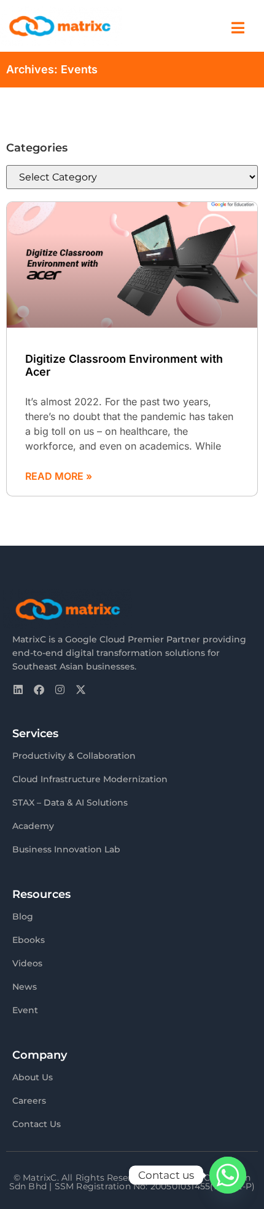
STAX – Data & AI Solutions (70, 802)
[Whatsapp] (227, 1175)
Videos (27, 963)
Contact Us (36, 1124)
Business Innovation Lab (66, 849)
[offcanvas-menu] (238, 28)
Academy (33, 825)
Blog (22, 916)
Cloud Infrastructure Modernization (90, 779)
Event (25, 1010)
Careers (29, 1100)
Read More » (58, 476)
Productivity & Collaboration (74, 755)
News (24, 986)
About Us (32, 1077)
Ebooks (28, 939)
